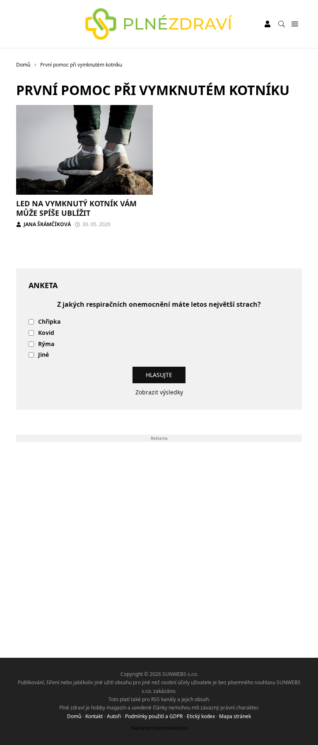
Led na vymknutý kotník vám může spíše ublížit (76, 208)
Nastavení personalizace (159, 727)
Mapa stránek (235, 716)
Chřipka (49, 321)
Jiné (43, 354)
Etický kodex (201, 716)
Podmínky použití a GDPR (154, 716)
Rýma (46, 344)
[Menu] (294, 24)
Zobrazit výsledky (159, 392)
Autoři (114, 716)
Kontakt (94, 716)
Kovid (46, 333)
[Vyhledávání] (281, 24)
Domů (74, 716)
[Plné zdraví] (159, 24)
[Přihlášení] (267, 24)
